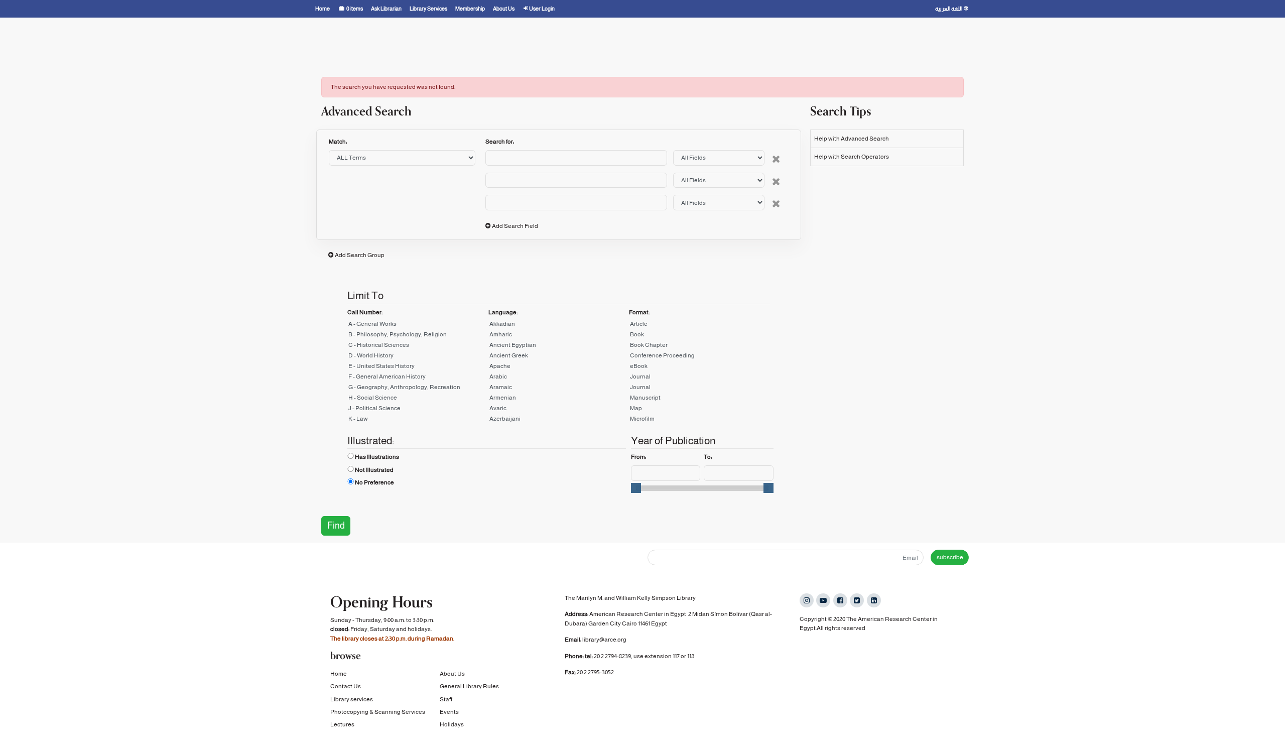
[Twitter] (857, 600)
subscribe (950, 557)
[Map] (699, 410)
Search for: (499, 141)
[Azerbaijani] (558, 420)
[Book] (699, 336)
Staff (446, 699)
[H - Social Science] (417, 399)
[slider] (636, 488)
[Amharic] (558, 336)
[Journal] (699, 378)
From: (638, 456)
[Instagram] (807, 600)
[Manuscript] (699, 399)
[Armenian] (558, 399)
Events (449, 711)
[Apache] (558, 367)
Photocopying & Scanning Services (377, 711)
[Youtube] (823, 600)
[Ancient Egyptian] (558, 346)
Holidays (452, 724)
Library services (351, 699)
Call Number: (364, 312)
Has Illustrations (377, 456)
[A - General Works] (417, 325)
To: (708, 456)
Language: (503, 312)
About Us (452, 673)
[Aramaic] (558, 389)
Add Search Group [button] (359, 255)
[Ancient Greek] (558, 357)
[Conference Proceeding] (699, 357)
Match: (338, 141)
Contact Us (345, 686)
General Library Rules (469, 686)
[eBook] (699, 367)
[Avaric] (558, 410)
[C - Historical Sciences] (417, 346)
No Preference (374, 482)
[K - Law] (417, 420)
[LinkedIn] (874, 600)
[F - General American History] (417, 378)
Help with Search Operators (851, 156)
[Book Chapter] (699, 346)
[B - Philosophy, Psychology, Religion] (417, 336)
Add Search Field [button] (515, 225)
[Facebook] (840, 600)
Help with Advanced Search (851, 138)
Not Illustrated (374, 469)
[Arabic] (558, 378)
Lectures (342, 724)
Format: (639, 312)
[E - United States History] (417, 367)
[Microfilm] (699, 420)
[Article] (699, 325)
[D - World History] (417, 357)
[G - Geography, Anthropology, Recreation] (417, 389)
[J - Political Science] (417, 410)
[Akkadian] (558, 325)
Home (338, 673)
